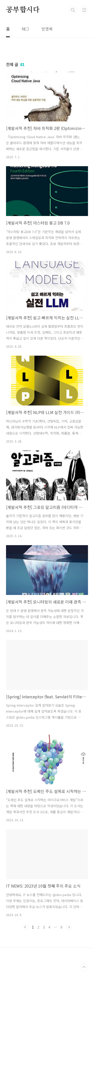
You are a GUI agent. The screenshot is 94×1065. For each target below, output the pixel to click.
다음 (69, 927)
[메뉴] (84, 10)
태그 (25, 29)
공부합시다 (23, 10)
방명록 (47, 29)
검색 (73, 10)
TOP (84, 967)
